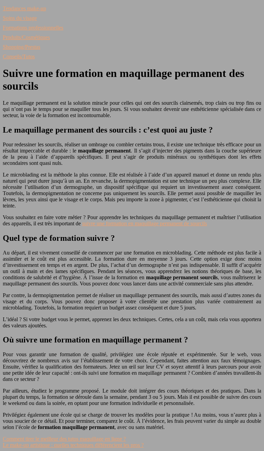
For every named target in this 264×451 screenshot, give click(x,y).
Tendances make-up (24, 8)
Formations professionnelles (33, 28)
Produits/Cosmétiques (26, 37)
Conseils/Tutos (19, 56)
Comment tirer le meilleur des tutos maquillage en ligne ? (64, 439)
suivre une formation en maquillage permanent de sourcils (144, 223)
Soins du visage (20, 18)
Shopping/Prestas (21, 47)
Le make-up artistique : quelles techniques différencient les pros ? (73, 445)
